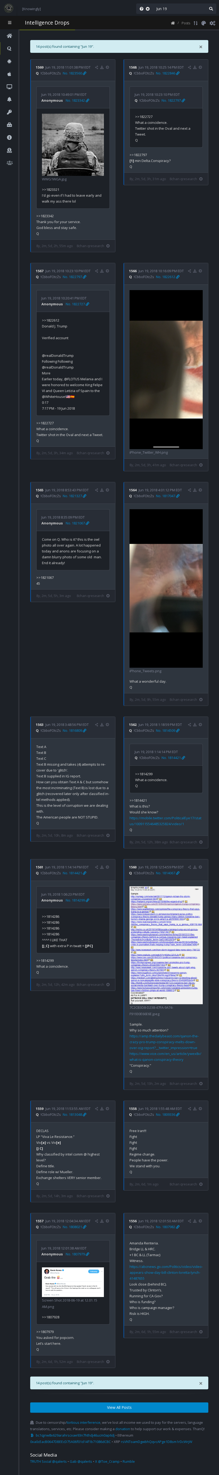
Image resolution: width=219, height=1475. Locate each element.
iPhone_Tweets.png (145, 671)
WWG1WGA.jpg (54, 179)
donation (122, 1428)
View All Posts (119, 1407)
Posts (186, 23)
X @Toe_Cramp (107, 1461)
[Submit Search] (211, 8)
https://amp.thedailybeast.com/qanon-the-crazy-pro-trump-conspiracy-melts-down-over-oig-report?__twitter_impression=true (164, 1042)
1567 (39, 270)
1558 (132, 1108)
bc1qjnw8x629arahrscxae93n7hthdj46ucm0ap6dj (75, 1435)
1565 (39, 490)
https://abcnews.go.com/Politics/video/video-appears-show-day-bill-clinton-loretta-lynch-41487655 (166, 1272)
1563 (39, 724)
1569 (39, 67)
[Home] (173, 22)
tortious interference (83, 1422)
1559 (39, 1108)
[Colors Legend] (203, 22)
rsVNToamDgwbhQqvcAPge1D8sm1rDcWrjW (156, 1441)
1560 (132, 867)
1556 (132, 1221)
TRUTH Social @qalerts (48, 1461)
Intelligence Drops (47, 22)
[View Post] (108, 67)
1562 (132, 724)
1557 (39, 1221)
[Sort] (196, 22)
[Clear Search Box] (148, 8)
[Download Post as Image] (102, 67)
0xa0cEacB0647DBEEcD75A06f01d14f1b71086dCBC (70, 1441)
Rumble (129, 1461)
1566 (132, 270)
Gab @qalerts (81, 1461)
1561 (39, 867)
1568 (132, 67)
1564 (132, 490)
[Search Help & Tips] (140, 8)
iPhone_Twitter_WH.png (149, 452)
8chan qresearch (90, 245)
